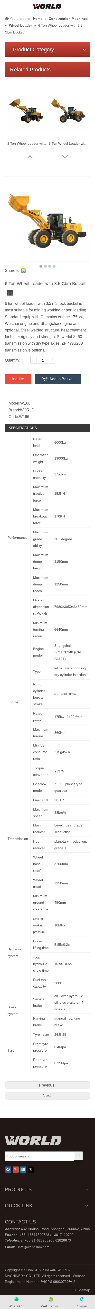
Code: (14, 417)
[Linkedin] (23, 1169)
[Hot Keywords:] (78, 1155)
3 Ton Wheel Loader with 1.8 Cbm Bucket (26, 143)
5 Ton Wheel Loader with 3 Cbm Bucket (68, 143)
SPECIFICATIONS (23, 428)
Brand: (14, 410)
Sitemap (83, 1290)
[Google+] (16, 1169)
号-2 (72, 1282)
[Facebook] (8, 1169)
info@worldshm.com (33, 1247)
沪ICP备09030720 (55, 1282)
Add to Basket (61, 379)
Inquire (18, 379)
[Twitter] (31, 1169)
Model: (14, 403)
